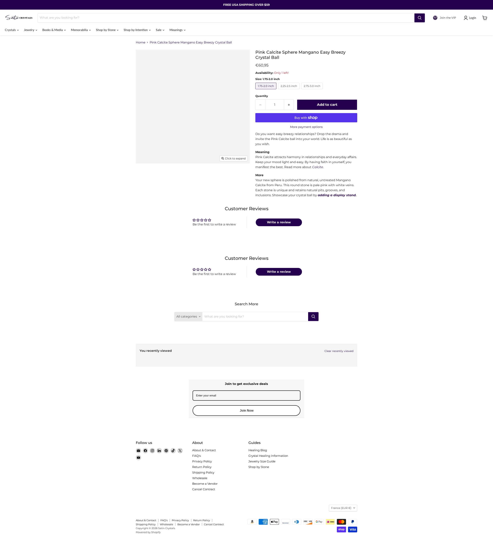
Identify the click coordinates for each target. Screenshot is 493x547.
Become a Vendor (205, 483)
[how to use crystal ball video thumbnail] (237, 190)
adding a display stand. (337, 195)
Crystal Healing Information (268, 456)
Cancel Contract (203, 489)
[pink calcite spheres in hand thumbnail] (159, 190)
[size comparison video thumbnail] (216, 190)
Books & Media (53, 30)
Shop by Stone (106, 30)
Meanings (176, 30)
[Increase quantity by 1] (289, 104)
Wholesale (199, 478)
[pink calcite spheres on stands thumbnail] (197, 174)
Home (140, 42)
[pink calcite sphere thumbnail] (143, 174)
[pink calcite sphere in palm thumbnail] (143, 190)
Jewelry (29, 30)
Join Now (246, 410)
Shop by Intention (136, 30)
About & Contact (204, 450)
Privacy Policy (202, 461)
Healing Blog (257, 450)
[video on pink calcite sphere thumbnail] (178, 174)
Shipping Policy (203, 472)
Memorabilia (80, 30)
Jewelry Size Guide (261, 461)
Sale (159, 30)
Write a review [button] (279, 222)
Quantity (261, 96)
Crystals (11, 30)
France (341, 508)
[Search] (419, 17)
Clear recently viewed (338, 351)
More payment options (306, 126)
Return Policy (201, 467)
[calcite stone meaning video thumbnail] (194, 190)
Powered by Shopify (148, 532)
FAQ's (196, 456)
